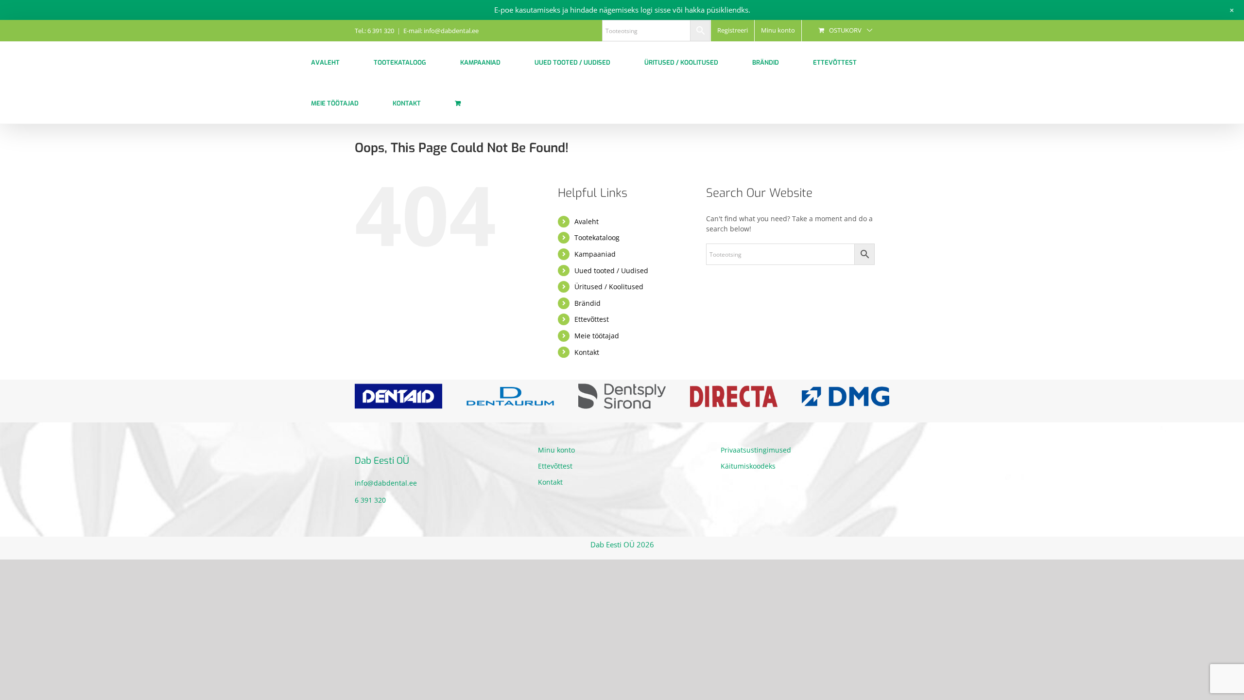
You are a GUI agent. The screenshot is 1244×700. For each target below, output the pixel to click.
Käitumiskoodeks (748, 466)
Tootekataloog (597, 237)
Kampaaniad (595, 254)
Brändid (587, 303)
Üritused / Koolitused (608, 286)
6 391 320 (370, 500)
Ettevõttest (591, 319)
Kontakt (586, 352)
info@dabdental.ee (386, 483)
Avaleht (586, 221)
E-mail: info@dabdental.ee (441, 30)
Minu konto (556, 450)
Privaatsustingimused (756, 450)
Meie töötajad (596, 335)
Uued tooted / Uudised (611, 270)
